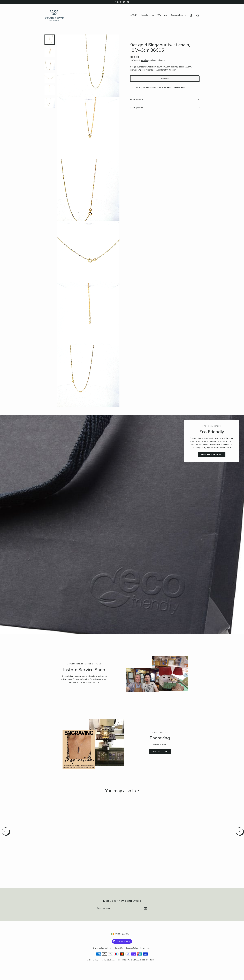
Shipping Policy (132, 948)
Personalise (177, 15)
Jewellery (145, 15)
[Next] (239, 831)
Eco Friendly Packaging (211, 454)
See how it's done (159, 751)
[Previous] (5, 831)
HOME (133, 15)
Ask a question (136, 108)
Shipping (144, 60)
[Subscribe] (145, 908)
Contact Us (119, 948)
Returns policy (145, 948)
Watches (162, 15)
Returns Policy (136, 99)
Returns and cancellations (102, 948)
